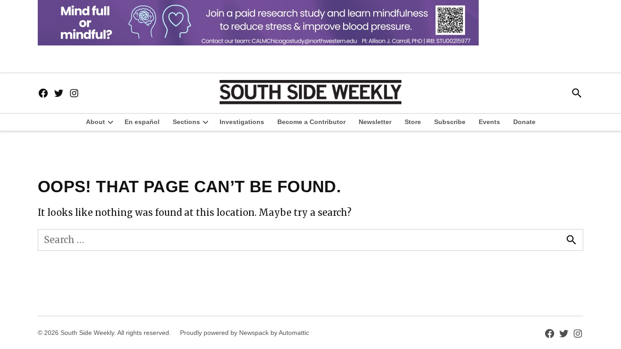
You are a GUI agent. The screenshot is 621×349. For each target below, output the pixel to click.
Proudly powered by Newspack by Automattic (244, 332)
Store (413, 121)
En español (142, 121)
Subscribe (450, 121)
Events (489, 121)
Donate (524, 121)
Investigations (242, 121)
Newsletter (375, 121)
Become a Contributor (311, 121)
